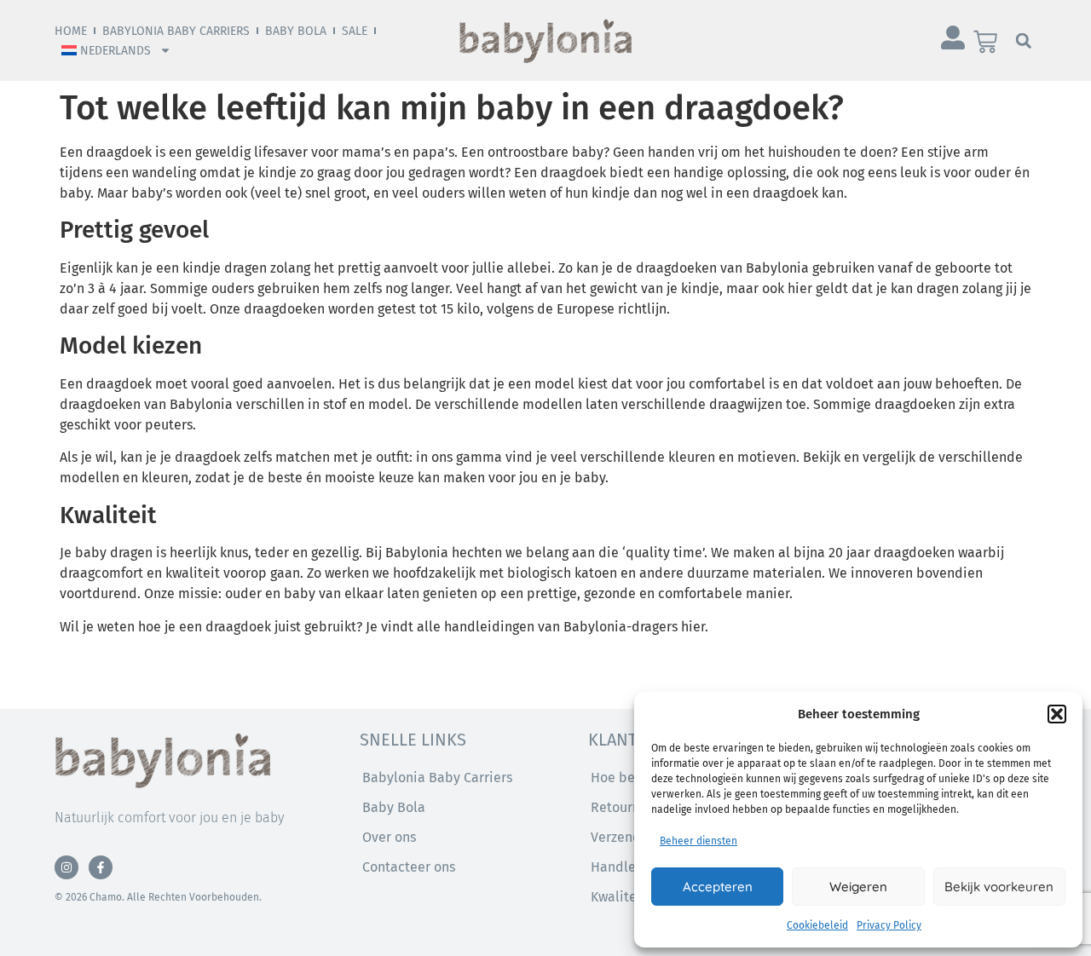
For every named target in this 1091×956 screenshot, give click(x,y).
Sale (354, 31)
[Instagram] (66, 867)
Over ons (389, 837)
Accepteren (718, 886)
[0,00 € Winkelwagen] (985, 42)
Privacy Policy (889, 925)
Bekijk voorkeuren (998, 886)
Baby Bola (295, 31)
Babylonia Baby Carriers (176, 31)
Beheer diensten (698, 841)
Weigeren (858, 886)
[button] (1056, 714)
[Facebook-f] (101, 867)
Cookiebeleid (817, 925)
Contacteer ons (408, 867)
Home (71, 31)
